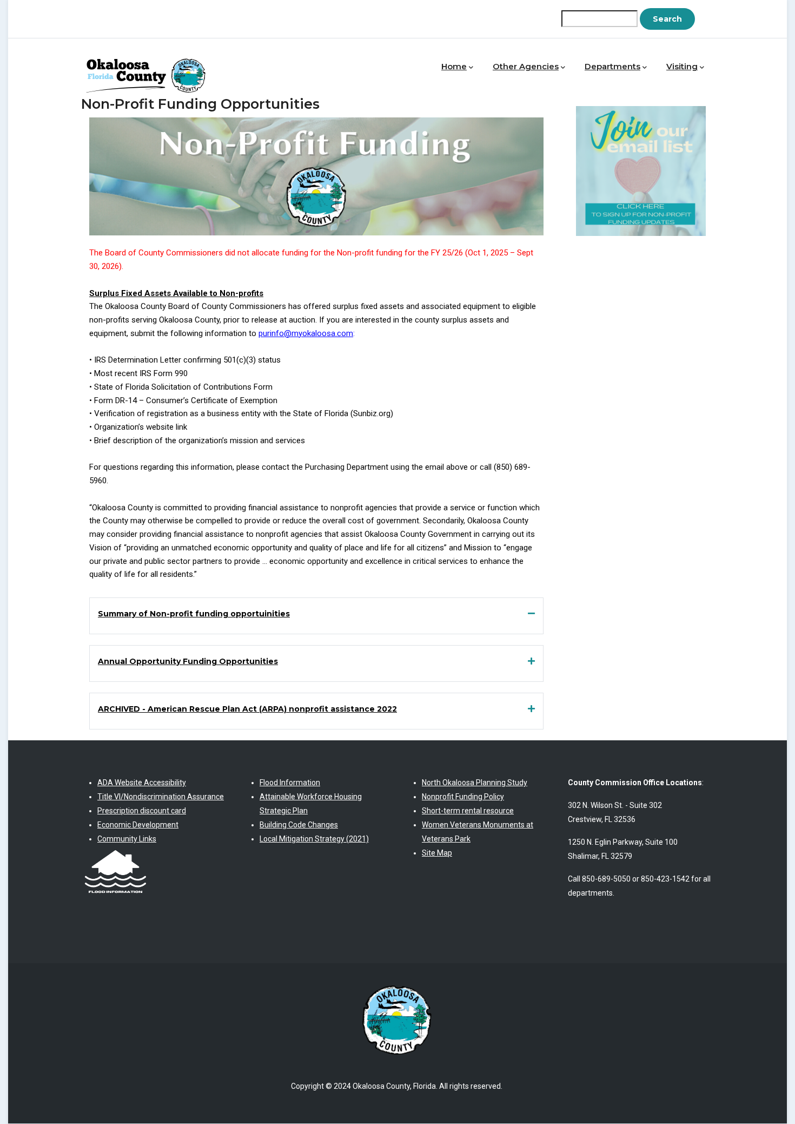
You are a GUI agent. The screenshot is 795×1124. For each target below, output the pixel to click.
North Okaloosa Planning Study (474, 782)
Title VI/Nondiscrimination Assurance (160, 796)
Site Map (437, 853)
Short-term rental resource (468, 810)
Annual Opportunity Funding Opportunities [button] (188, 661)
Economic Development (137, 824)
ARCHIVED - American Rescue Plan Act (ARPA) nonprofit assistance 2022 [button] (247, 709)
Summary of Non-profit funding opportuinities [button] (194, 614)
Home (454, 66)
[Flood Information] (115, 853)
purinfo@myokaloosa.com (306, 333)
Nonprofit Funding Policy (463, 796)
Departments (612, 66)
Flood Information (290, 782)
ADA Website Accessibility (141, 782)
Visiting (682, 66)
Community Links (126, 838)
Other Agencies (526, 66)
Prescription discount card (141, 810)
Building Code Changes (299, 824)
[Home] (148, 64)
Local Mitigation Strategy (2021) (314, 838)
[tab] (316, 613)
